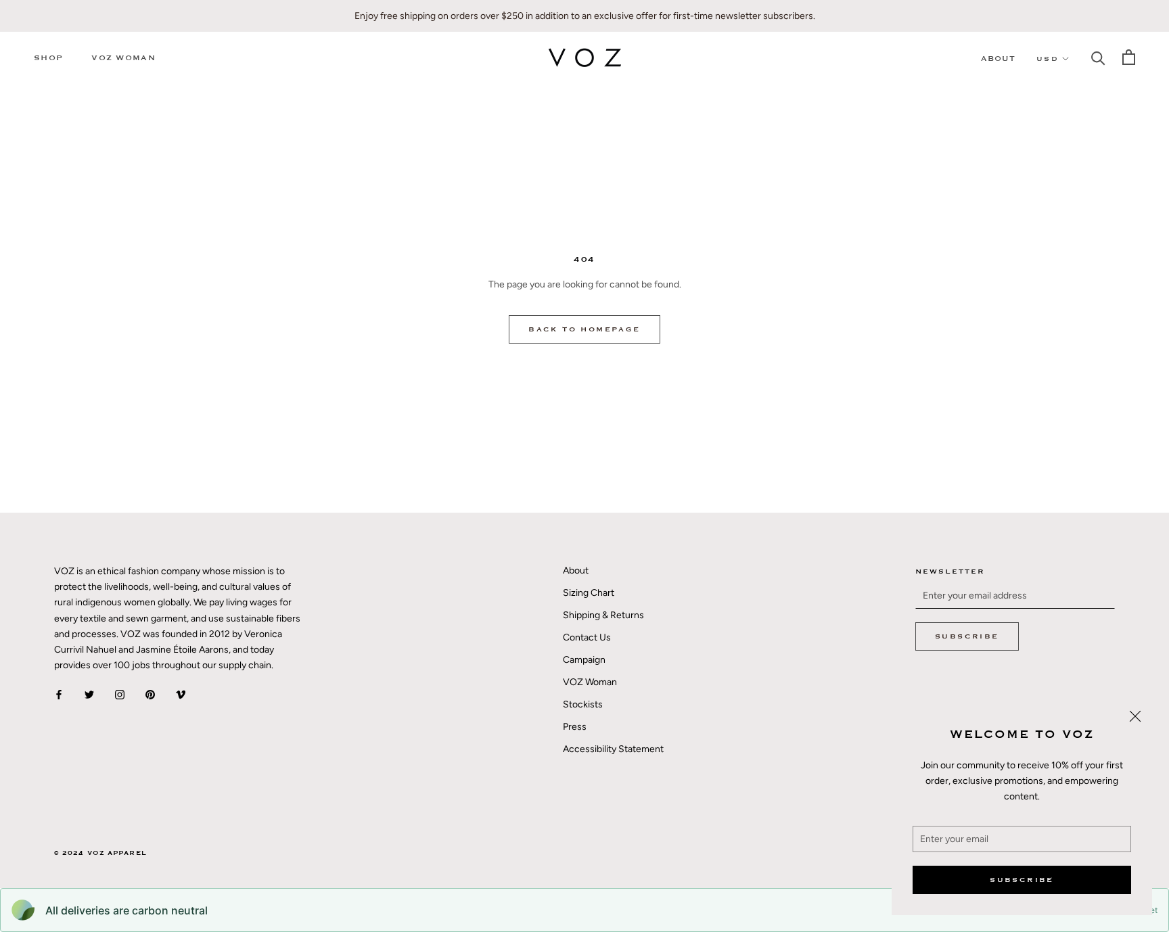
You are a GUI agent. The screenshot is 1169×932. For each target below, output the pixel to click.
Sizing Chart (588, 593)
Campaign (584, 660)
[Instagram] (119, 694)
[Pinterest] (150, 694)
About (998, 58)
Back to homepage (584, 329)
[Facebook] (59, 694)
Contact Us (587, 637)
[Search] (1098, 57)
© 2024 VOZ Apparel (100, 853)
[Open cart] (1128, 57)
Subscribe (1022, 880)
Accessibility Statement (613, 749)
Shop (48, 57)
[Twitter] (89, 694)
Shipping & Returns (603, 615)
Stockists (583, 704)
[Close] (1135, 716)
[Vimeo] (180, 694)
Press (575, 726)
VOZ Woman (123, 57)
